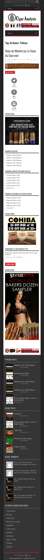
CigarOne (9, 532)
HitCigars (17, 414)
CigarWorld (9, 525)
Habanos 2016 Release (14, 165)
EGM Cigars (10, 518)
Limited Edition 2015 (13, 178)
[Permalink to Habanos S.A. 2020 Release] (9, 370)
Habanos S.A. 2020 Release (24, 365)
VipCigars (9, 547)
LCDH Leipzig (10, 529)
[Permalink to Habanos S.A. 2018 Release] (9, 395)
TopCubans (10, 536)
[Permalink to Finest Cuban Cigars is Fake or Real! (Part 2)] (9, 403)
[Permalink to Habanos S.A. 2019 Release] (9, 387)
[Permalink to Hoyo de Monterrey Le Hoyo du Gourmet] (22, 68)
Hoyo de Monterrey (21, 59)
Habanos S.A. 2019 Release (24, 382)
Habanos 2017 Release (14, 163)
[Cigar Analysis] (22, 19)
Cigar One (18, 430)
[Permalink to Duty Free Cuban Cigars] (9, 444)
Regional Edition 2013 (13, 203)
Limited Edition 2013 (13, 183)
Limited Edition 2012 (13, 185)
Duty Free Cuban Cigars (23, 438)
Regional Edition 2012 (13, 205)
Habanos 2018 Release (14, 160)
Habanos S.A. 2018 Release (24, 390)
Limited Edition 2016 (13, 175)
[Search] (37, 1)
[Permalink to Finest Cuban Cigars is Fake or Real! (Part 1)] (9, 427)
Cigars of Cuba (19, 447)
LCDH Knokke (10, 511)
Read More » (10, 72)
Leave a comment (33, 59)
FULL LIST (10, 188)
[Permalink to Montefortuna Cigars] (9, 378)
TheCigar (9, 543)
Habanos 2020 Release (14, 155)
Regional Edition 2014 (13, 200)
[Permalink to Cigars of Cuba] (9, 452)
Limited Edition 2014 (13, 180)
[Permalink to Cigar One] (9, 435)
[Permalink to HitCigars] (9, 419)
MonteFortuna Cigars (13, 522)
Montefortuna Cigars (21, 373)
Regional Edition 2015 (13, 198)
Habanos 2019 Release (14, 158)
